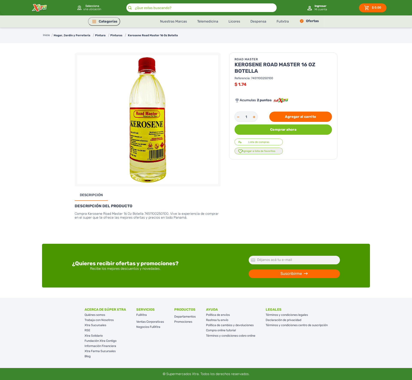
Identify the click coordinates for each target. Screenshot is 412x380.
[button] (89, 8)
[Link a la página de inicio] (46, 35)
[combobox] (201, 7)
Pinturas (116, 35)
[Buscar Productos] (130, 7)
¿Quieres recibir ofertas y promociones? (125, 263)
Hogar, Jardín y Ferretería (72, 35)
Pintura (100, 35)
